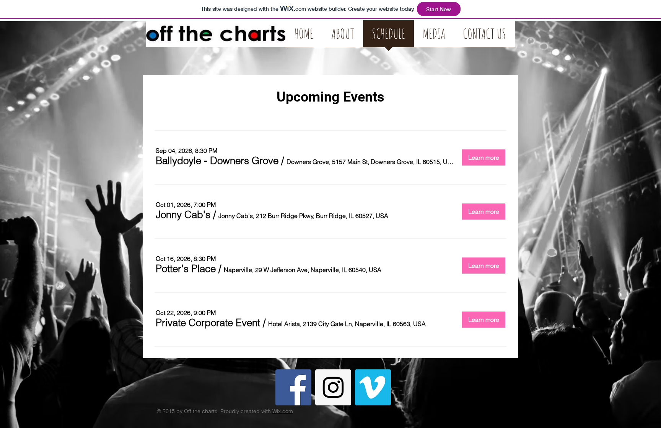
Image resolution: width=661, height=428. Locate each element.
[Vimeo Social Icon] (373, 387)
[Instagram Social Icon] (333, 387)
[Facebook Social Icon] (293, 387)
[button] (217, 160)
